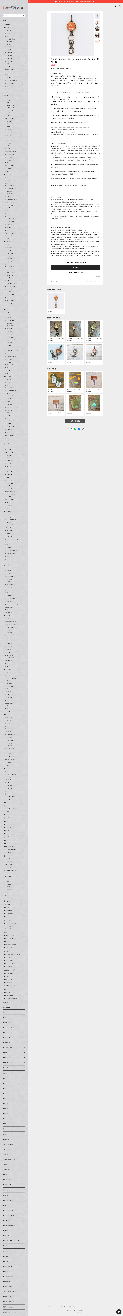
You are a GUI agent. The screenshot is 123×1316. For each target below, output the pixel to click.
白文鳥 (8, 100)
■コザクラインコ (8, 242)
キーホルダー (9, 33)
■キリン (6, 843)
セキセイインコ (9, 889)
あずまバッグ (8, 861)
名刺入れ (7, 638)
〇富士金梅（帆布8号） (10, 849)
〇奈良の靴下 (7, 904)
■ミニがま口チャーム (10, 992)
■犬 (5, 815)
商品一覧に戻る (75, 421)
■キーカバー (7, 907)
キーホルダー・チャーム (11, 624)
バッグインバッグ (9, 867)
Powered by (73, 1313)
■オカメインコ (8, 174)
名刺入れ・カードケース (11, 52)
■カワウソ (7, 824)
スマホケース (8, 89)
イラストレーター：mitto (10, 870)
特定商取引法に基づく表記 (67, 1307)
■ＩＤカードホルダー (9, 935)
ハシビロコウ (8, 876)
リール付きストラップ (10, 39)
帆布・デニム (10, 64)
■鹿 (5, 803)
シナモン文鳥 (10, 105)
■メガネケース (8, 948)
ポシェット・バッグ (10, 61)
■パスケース (7, 932)
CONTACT (6, 1002)
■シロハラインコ (8, 511)
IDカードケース (9, 655)
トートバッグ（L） (9, 864)
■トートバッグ (8, 979)
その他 (7, 92)
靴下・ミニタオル (9, 83)
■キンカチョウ (8, 616)
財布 (6, 86)
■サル (6, 834)
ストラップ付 (10, 44)
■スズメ (6, 309)
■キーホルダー (8, 910)
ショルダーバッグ (9, 859)
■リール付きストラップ (10, 923)
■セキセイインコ (8, 27)
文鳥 (6, 892)
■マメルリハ (7, 714)
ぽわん (8, 886)
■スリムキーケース (9, 957)
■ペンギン (7, 565)
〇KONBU (7, 856)
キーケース (8, 50)
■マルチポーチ (8, 967)
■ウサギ (6, 837)
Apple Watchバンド (10, 69)
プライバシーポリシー (53, 1307)
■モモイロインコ (8, 669)
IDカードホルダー (10, 47)
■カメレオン (7, 827)
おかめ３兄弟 (10, 884)
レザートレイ (8, 75)
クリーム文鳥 (10, 110)
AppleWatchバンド (10, 151)
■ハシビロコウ (8, 444)
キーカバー (8, 30)
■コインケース (8, 960)
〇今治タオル (7, 901)
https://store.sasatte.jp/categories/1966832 (77, 122)
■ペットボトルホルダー (10, 938)
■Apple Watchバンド (10, 944)
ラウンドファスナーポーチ (10, 986)
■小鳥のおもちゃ (8, 995)
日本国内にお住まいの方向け (75, 272)
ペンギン (7, 898)
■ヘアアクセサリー (9, 913)
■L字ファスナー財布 (9, 970)
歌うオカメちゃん (11, 882)
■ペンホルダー (8, 920)
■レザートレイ (8, 941)
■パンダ (6, 818)
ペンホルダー (8, 77)
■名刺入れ (7, 951)
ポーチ (7, 72)
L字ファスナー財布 (10, 759)
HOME (5, 21)
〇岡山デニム (7, 853)
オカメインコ (8, 879)
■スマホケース (8, 989)
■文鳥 (6, 95)
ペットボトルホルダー (11, 80)
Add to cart (75, 267)
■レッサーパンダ (8, 846)
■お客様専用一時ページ (11, 998)
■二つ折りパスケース (10, 982)
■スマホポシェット (9, 973)
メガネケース (8, 58)
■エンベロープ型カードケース (12, 954)
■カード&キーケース (9, 963)
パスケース (8, 36)
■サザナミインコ (8, 768)
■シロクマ (7, 830)
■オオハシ (7, 806)
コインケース (8, 55)
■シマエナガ (7, 376)
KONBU (9, 66)
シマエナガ (8, 873)
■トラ (5, 840)
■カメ (5, 821)
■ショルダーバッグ (9, 976)
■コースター (7, 917)
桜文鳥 (8, 103)
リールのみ (9, 42)
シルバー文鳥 (10, 107)
